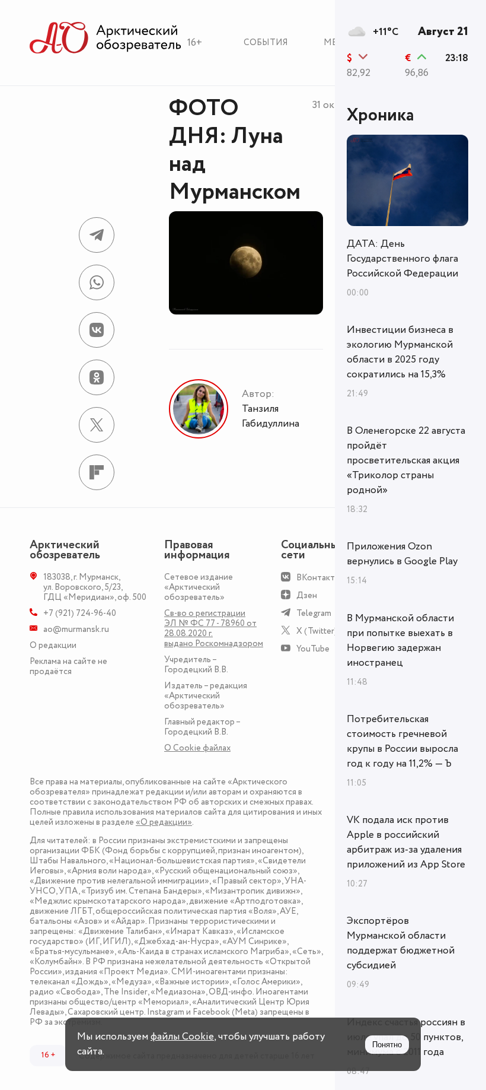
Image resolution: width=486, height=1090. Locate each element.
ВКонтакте (318, 578)
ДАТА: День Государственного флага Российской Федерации (402, 259)
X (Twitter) (316, 631)
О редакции (53, 645)
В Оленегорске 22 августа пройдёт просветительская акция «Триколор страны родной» (406, 460)
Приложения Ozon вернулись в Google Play (402, 553)
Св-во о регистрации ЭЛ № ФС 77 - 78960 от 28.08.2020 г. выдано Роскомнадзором (213, 628)
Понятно (387, 1044)
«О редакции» (164, 822)
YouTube (313, 649)
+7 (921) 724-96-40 (79, 613)
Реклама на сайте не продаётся (68, 666)
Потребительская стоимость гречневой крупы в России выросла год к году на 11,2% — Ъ (402, 741)
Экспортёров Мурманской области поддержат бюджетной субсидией (401, 943)
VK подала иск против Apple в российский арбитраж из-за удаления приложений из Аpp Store (406, 842)
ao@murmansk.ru (76, 629)
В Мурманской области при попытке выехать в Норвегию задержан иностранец (400, 640)
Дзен (306, 595)
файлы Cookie (182, 1036)
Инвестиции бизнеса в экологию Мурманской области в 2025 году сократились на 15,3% (400, 352)
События (266, 42)
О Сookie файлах (197, 748)
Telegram (313, 613)
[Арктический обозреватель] (105, 38)
